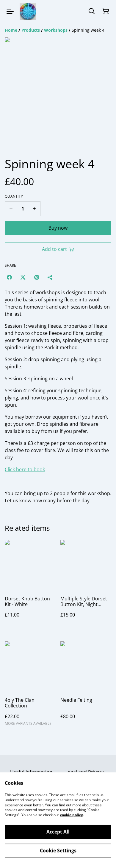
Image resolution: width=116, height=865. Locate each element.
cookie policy (71, 814)
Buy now (58, 228)
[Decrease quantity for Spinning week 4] (11, 208)
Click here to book (25, 469)
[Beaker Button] (28, 11)
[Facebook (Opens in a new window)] (9, 277)
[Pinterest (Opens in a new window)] (36, 277)
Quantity (14, 196)
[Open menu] (10, 11)
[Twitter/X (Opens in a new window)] (22, 277)
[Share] (50, 277)
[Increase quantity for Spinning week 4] (34, 208)
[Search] (91, 11)
